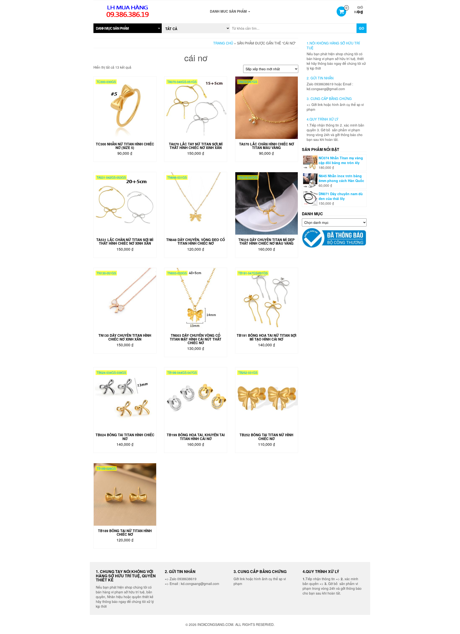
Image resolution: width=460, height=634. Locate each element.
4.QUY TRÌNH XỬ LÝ (322, 119)
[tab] (127, 28)
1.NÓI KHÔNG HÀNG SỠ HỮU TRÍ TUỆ (333, 45)
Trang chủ (223, 43)
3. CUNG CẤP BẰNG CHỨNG (329, 98)
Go (361, 28)
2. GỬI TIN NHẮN (320, 78)
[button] (127, 28)
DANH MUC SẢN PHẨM (229, 11)
